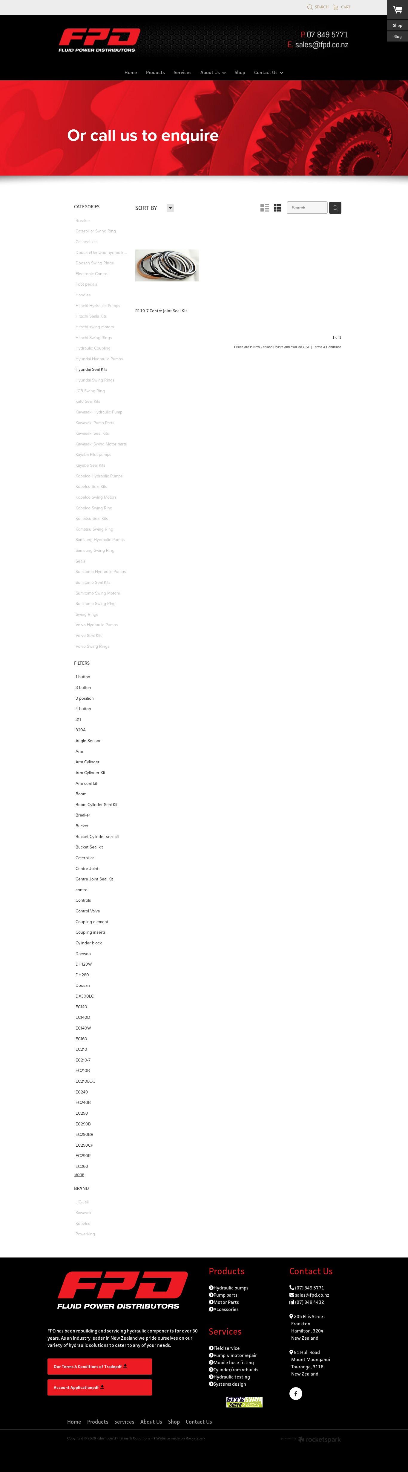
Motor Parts (226, 1302)
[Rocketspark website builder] (311, 1440)
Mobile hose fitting (234, 1362)
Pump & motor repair (235, 1355)
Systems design (230, 1384)
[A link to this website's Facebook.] (295, 1393)
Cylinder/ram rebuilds (236, 1370)
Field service (227, 1348)
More (79, 1175)
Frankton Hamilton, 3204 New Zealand (306, 1331)
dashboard (107, 1438)
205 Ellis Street (309, 1316)
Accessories (226, 1309)
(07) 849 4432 (309, 1302)
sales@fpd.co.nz (312, 1295)
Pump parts (225, 1295)
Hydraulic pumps (231, 1288)
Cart (345, 6)
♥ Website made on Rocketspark (179, 1438)
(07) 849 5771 (309, 1288)
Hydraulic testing (232, 1377)
